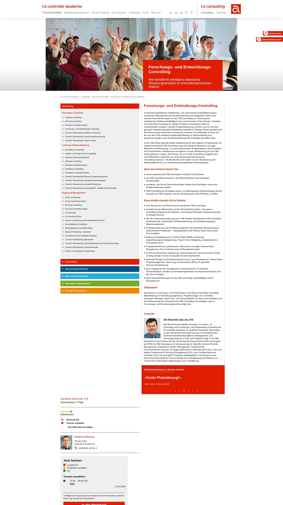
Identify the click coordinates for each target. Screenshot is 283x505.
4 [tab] (184, 389)
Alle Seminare (118, 12)
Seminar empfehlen (75, 422)
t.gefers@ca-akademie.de (84, 443)
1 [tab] (171, 389)
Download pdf (72, 418)
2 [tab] (175, 389)
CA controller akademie (69, 97)
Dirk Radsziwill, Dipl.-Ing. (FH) (178, 319)
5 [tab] (188, 389)
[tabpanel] (183, 379)
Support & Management (74, 193)
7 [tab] (197, 389)
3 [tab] (180, 389)
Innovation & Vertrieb (100, 97)
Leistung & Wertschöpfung (75, 145)
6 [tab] (193, 389)
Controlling (85, 97)
